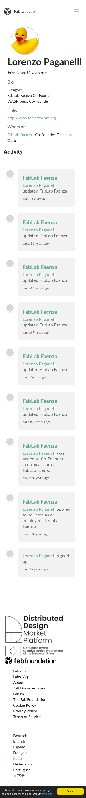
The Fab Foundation (29, 700)
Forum (18, 694)
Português (21, 770)
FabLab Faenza (19, 135)
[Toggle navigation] (76, 11)
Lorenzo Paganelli (39, 186)
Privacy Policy (25, 711)
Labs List (20, 671)
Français (20, 753)
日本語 (19, 776)
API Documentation (29, 688)
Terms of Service (27, 717)
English (19, 741)
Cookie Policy (24, 705)
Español (19, 747)
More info (47, 794)
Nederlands (22, 764)
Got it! (70, 791)
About (18, 683)
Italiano (19, 758)
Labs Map (21, 677)
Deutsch (20, 736)
